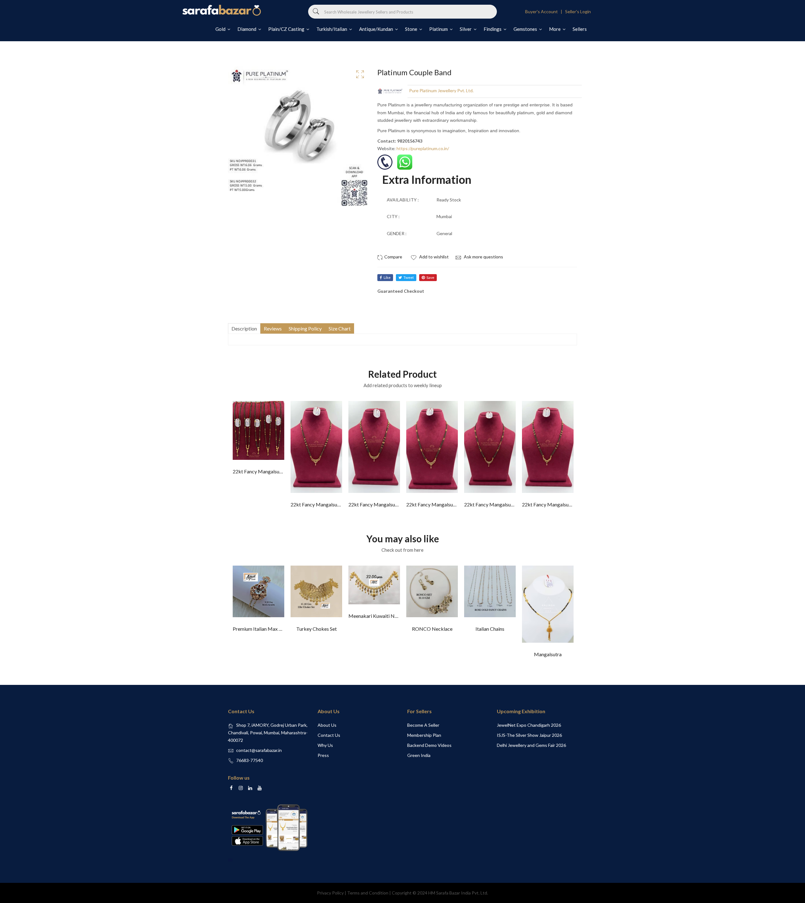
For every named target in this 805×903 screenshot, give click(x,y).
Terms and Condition (367, 892)
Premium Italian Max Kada (261, 629)
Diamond (247, 29)
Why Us (325, 745)
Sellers (580, 29)
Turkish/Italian (332, 29)
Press (323, 755)
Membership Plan (424, 735)
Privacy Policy (330, 892)
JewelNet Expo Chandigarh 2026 (529, 725)
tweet (408, 277)
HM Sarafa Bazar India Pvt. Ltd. (458, 892)
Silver (466, 29)
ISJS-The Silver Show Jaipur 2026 (529, 735)
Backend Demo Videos (429, 745)
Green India (418, 755)
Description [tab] (244, 328)
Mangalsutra (548, 654)
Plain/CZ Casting (286, 29)
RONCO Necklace (432, 629)
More (555, 29)
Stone (411, 29)
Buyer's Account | (544, 11)
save (430, 277)
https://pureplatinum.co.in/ (423, 148)
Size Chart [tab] (340, 328)
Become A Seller (423, 725)
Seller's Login (578, 11)
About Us (327, 725)
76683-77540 (249, 760)
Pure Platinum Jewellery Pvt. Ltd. (441, 90)
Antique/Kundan (376, 29)
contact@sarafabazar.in (259, 750)
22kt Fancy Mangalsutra (259, 471)
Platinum (439, 29)
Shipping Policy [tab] (305, 328)
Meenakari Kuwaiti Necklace (379, 616)
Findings (493, 29)
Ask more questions (483, 256)
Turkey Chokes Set (316, 629)
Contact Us (329, 735)
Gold (220, 29)
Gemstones (526, 29)
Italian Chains (489, 629)
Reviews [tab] (273, 328)
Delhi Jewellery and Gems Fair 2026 (531, 745)
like (387, 277)
